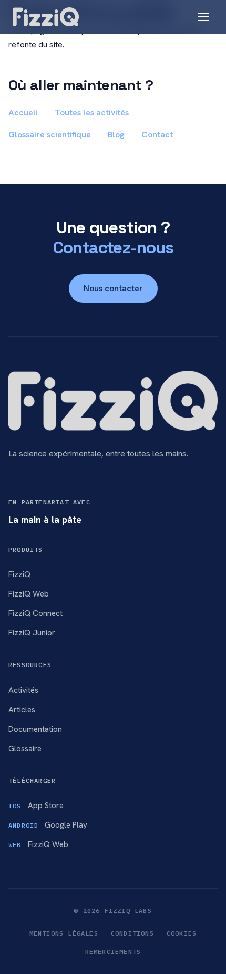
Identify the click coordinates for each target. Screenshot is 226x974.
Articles (21, 709)
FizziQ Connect (35, 613)
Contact (157, 134)
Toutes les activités (92, 112)
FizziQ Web (28, 594)
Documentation (35, 729)
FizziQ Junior (31, 633)
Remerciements (113, 952)
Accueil (23, 112)
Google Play (47, 825)
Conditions (132, 933)
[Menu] (203, 16)
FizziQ (19, 574)
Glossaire (25, 748)
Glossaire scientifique (49, 134)
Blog (116, 134)
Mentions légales (63, 933)
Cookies (182, 933)
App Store (36, 805)
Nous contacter (113, 288)
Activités (23, 690)
